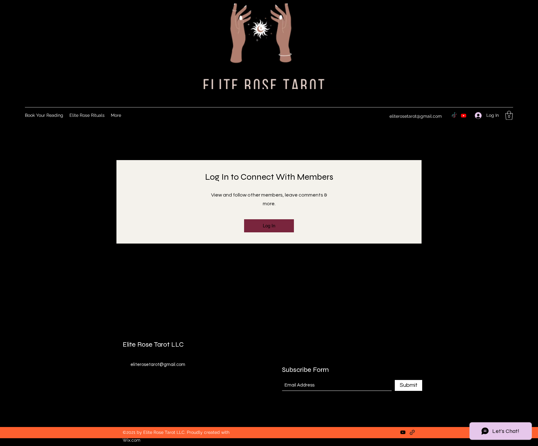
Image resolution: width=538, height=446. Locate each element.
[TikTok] (454, 115)
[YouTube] (403, 432)
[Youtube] (463, 115)
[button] (509, 115)
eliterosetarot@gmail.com (415, 116)
